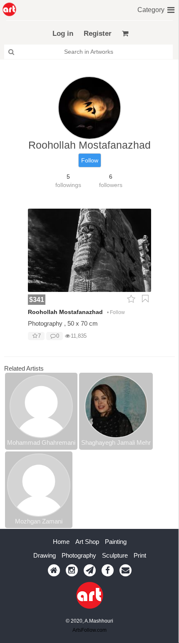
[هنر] (171, 9)
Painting (116, 541)
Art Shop (87, 541)
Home (61, 541)
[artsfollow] (54, 570)
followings (68, 185)
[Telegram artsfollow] (90, 570)
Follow (89, 160)
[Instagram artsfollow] (72, 570)
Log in (62, 33)
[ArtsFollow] (9, 9)
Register (98, 33)
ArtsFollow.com (89, 630)
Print (140, 555)
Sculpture (115, 555)
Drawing (44, 555)
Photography (79, 555)
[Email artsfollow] (125, 570)
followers (110, 185)
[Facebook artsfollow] (108, 570)
